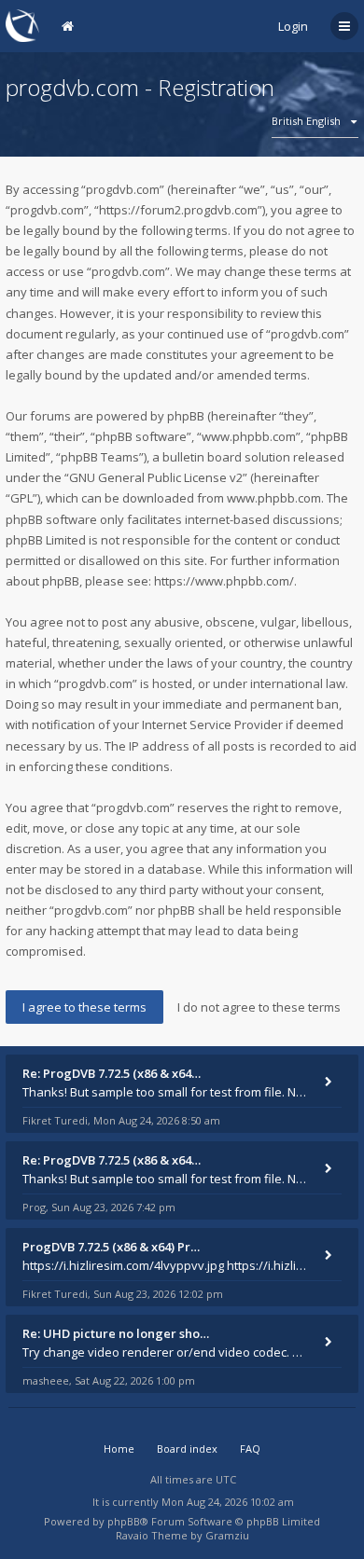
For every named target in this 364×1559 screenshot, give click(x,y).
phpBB (123, 1521)
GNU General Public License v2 (156, 477)
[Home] (22, 25)
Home (119, 1449)
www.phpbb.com (274, 498)
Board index (187, 1449)
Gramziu (227, 1535)
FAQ (250, 1449)
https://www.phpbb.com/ (224, 581)
